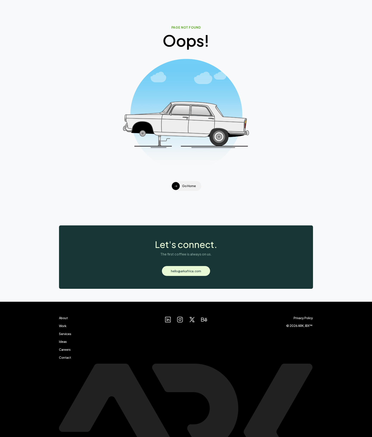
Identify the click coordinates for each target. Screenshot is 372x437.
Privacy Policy (303, 317)
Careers (65, 349)
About (63, 317)
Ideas (63, 341)
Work (63, 325)
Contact (65, 357)
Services (65, 333)
